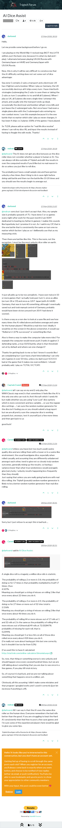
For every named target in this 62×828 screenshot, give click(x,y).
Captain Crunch (14, 385)
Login (18, 792)
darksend (12, 36)
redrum (11, 148)
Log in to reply (52, 26)
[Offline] (5, 148)
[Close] (56, 752)
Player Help (8, 21)
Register (9, 792)
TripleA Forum (27, 4)
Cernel (10, 440)
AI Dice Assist (26, 550)
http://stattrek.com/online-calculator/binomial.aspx (26, 653)
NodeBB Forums (35, 816)
